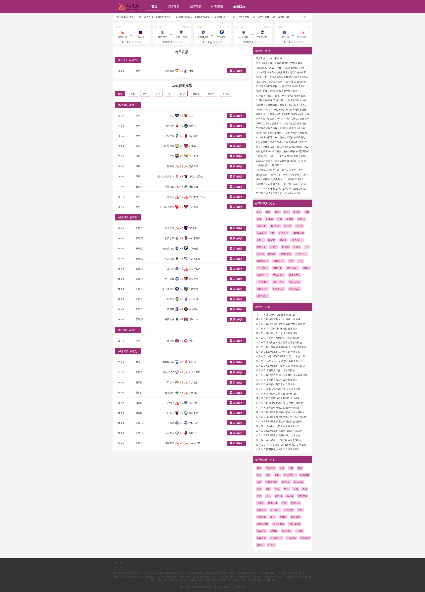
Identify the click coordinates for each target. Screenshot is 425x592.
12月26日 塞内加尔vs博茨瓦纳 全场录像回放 (279, 342)
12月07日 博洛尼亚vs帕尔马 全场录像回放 (277, 426)
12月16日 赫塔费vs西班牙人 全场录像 (275, 384)
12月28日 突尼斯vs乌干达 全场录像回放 (276, 333)
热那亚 (289, 496)
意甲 (145, 93)
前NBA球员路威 (292, 268)
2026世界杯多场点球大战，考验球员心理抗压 (279, 193)
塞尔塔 (273, 531)
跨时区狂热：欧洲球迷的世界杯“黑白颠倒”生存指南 (282, 77)
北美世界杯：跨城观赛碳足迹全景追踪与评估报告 (281, 142)
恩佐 (291, 260)
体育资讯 (217, 6)
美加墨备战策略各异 (294, 289)
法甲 (170, 93)
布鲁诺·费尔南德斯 (279, 261)
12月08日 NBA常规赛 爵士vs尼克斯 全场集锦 (279, 421)
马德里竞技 (271, 482)
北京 (259, 496)
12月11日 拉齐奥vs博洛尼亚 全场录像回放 (277, 407)
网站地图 (240, 587)
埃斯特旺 (277, 267)
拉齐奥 (260, 503)
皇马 (286, 212)
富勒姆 (278, 496)
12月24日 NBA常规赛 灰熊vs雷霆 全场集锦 (278, 351)
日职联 (211, 93)
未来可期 (261, 247)
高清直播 (238, 70)
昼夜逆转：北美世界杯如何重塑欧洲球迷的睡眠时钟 (282, 114)
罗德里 (271, 253)
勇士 (268, 496)
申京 (300, 260)
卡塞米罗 (261, 226)
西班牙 (287, 226)
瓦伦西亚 (275, 510)
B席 (307, 247)
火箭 (279, 219)
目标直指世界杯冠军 (262, 289)
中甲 (300, 510)
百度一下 (117, 567)
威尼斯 (260, 545)
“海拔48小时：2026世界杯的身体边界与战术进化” (281, 109)
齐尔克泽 (283, 233)
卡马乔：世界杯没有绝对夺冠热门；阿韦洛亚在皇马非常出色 (262, 275)
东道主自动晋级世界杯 (278, 289)
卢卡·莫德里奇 (262, 268)
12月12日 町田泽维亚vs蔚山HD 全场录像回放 (279, 402)
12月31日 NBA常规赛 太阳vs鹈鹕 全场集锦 (278, 319)
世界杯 (289, 219)
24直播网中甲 (222, 16)
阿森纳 (269, 219)
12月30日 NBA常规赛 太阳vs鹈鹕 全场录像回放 (280, 323)
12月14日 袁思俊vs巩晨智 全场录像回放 (276, 393)
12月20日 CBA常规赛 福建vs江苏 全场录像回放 (280, 365)
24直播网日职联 (203, 16)
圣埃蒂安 (261, 538)
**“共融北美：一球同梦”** (269, 165)
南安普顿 (302, 496)
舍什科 (306, 267)
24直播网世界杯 (164, 16)
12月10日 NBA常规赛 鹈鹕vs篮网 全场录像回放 (280, 412)
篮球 (286, 489)
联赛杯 (273, 247)
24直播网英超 (146, 16)
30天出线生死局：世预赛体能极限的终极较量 (279, 63)
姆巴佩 (299, 226)
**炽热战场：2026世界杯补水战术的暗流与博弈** (281, 67)
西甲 (157, 93)
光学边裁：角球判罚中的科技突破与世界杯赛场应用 (282, 118)
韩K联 (139, 382)
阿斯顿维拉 (262, 524)
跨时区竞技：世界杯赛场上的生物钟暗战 (277, 90)
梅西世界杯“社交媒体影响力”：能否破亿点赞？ (280, 179)
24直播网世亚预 (241, 16)
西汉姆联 (261, 531)
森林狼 (283, 517)
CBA (304, 489)
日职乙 (225, 93)
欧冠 (259, 212)
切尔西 (296, 212)
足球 (291, 468)
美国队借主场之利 (294, 282)
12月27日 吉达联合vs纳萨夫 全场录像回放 (277, 337)
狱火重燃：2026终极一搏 (269, 58)
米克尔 (260, 253)
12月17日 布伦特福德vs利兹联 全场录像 (276, 379)
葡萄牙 (260, 240)
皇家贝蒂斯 (294, 524)
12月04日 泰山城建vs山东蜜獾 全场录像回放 (279, 440)
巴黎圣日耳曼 (290, 475)
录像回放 (239, 6)
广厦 (284, 503)
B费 (272, 233)
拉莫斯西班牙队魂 (294, 275)
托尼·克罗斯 (301, 254)
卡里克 (296, 247)
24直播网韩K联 (184, 16)
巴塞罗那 (270, 468)
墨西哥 (283, 240)
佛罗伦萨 (261, 510)
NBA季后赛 (298, 233)
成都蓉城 (305, 538)
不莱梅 (299, 531)
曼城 (277, 212)
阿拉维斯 (286, 531)
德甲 (138, 70)
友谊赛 (271, 240)
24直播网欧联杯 (281, 16)
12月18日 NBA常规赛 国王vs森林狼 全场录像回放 (281, 375)
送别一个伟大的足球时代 (278, 282)
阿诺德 (301, 219)
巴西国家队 (285, 253)
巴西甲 (196, 93)
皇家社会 (295, 503)
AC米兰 (286, 482)
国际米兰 (298, 482)
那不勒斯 (275, 226)
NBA (307, 212)
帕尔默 (285, 247)
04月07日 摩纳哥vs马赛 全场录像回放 (275, 314)
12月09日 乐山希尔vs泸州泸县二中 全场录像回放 (281, 416)
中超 (259, 482)
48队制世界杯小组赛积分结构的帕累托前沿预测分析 (282, 151)
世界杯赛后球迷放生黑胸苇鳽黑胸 (278, 275)
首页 (154, 6)
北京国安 (289, 510)
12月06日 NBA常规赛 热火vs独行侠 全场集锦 (279, 430)
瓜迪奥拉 (261, 233)
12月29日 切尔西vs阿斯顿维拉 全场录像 (276, 328)
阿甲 (182, 93)
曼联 (259, 219)
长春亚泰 (291, 538)
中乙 (272, 517)
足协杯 (271, 545)
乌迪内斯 (261, 517)
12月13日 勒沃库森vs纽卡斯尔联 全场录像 (277, 398)
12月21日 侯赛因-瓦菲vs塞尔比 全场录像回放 (279, 361)
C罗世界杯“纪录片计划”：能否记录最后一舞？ (279, 169)
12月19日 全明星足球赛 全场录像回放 (275, 370)
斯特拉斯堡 (276, 538)
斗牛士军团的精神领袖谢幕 (262, 282)
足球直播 (173, 6)
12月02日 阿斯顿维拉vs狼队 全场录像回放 (277, 449)
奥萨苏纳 (295, 517)
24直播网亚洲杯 (261, 16)
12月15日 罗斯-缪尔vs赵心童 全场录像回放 (278, 388)
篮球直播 (195, 6)
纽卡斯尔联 (278, 524)
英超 (132, 93)
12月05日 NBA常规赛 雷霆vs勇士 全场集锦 (278, 435)
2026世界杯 (297, 240)
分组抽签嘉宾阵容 (262, 296)
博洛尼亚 (272, 503)
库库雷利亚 (262, 260)
